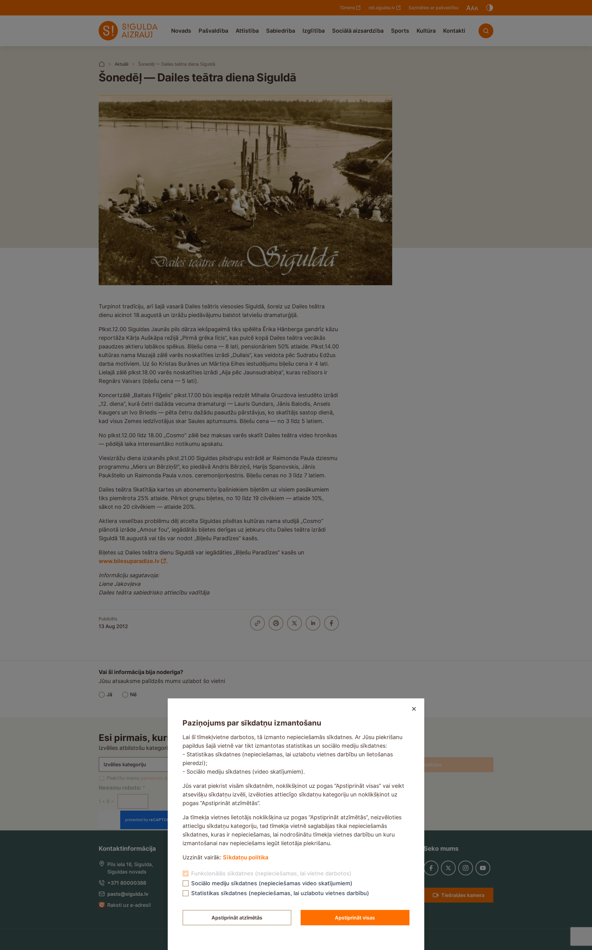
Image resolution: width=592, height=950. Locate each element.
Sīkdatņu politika (245, 857)
